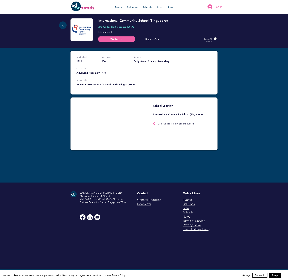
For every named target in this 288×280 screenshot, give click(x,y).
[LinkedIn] (90, 217)
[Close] (284, 275)
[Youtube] (97, 217)
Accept (275, 275)
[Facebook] (83, 217)
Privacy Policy (118, 275)
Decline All (260, 275)
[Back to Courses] (63, 25)
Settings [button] (246, 275)
